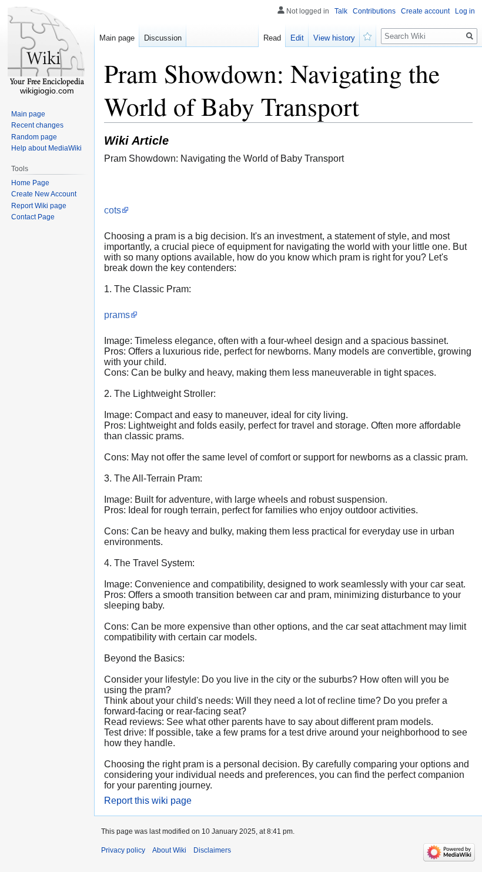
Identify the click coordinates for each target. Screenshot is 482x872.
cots (112, 210)
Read (272, 38)
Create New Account (43, 194)
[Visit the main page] (47, 47)
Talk (340, 11)
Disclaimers (212, 850)
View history (334, 38)
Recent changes (37, 125)
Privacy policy (123, 850)
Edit (297, 38)
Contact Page (33, 217)
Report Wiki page (38, 206)
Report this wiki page (148, 801)
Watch (368, 35)
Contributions (374, 11)
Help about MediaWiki (46, 148)
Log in (465, 11)
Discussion (163, 38)
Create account (425, 11)
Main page (117, 38)
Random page (34, 137)
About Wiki (169, 850)
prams (117, 315)
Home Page (30, 183)
